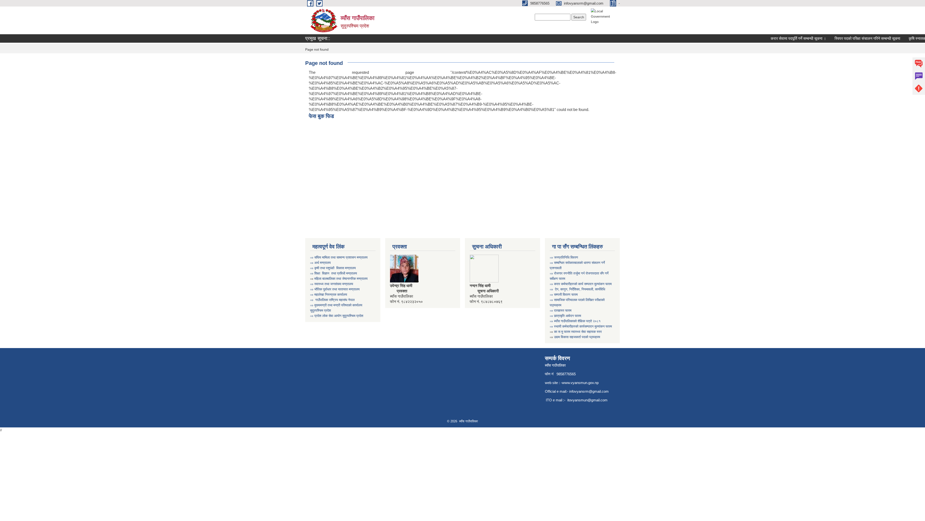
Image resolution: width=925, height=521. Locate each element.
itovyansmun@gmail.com (587, 400)
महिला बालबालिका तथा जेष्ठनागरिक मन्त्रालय (341, 279)
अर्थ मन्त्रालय (322, 263)
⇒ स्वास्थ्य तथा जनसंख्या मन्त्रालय (331, 284)
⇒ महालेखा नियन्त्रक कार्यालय (328, 294)
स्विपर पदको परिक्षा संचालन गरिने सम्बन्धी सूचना (859, 38)
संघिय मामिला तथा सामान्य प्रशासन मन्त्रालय (341, 257)
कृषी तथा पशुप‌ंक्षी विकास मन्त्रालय (335, 268)
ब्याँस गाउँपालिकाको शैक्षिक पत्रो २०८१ (577, 321)
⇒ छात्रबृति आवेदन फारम (565, 316)
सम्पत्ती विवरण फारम (566, 294)
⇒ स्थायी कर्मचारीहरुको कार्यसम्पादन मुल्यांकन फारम (581, 326)
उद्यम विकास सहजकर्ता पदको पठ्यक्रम (577, 337)
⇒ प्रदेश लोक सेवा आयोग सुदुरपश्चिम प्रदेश (337, 316)
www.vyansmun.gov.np (580, 383)
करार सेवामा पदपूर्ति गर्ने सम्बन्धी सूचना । (789, 38)
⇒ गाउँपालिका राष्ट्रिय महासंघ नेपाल (333, 300)
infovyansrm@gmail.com (589, 391)
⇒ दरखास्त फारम (560, 310)
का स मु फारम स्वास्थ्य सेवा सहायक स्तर (578, 332)
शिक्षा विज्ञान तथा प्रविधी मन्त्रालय (335, 273)
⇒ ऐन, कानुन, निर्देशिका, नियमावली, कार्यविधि (578, 289)
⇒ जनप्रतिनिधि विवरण (564, 257)
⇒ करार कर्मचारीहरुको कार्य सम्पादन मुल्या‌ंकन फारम (581, 284)
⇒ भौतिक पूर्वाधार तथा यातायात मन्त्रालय (335, 289)
